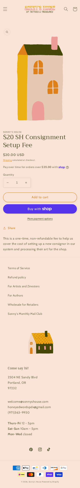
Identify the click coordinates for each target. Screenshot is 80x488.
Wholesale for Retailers (23, 304)
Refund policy (17, 277)
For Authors (15, 295)
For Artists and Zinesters (24, 286)
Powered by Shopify (50, 482)
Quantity (8, 174)
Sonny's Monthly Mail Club (25, 314)
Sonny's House (35, 482)
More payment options (40, 218)
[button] (5, 9)
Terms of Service (19, 268)
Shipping (7, 160)
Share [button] (12, 228)
